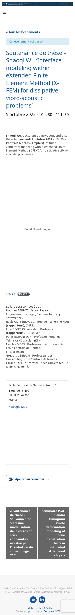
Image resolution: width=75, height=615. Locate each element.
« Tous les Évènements (23, 32)
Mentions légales (39, 608)
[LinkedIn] (42, 599)
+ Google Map (18, 407)
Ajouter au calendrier (29, 479)
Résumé (10, 293)
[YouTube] (33, 599)
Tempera (49, 611)
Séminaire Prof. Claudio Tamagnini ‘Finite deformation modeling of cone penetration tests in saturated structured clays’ (53, 533)
